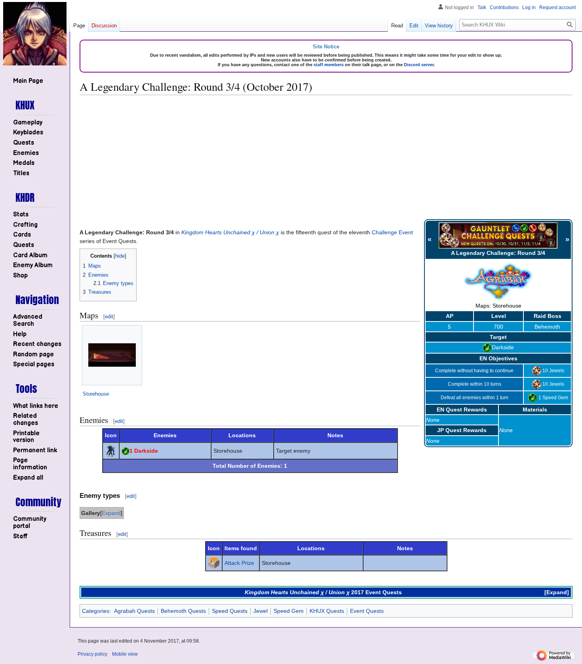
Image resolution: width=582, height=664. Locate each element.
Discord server (419, 64)
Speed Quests (229, 611)
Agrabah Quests (134, 611)
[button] (28, 478)
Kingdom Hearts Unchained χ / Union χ (230, 232)
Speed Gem (289, 611)
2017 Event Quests (376, 592)
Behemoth (547, 326)
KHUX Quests (327, 611)
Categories (95, 611)
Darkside (503, 347)
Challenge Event (392, 232)
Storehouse (96, 394)
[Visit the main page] (35, 33)
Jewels (556, 370)
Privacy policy (92, 654)
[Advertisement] (326, 156)
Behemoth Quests (183, 611)
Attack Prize (239, 563)
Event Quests (367, 611)
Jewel (260, 611)
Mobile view (125, 654)
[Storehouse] (112, 355)
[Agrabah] (498, 281)
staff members (329, 64)
